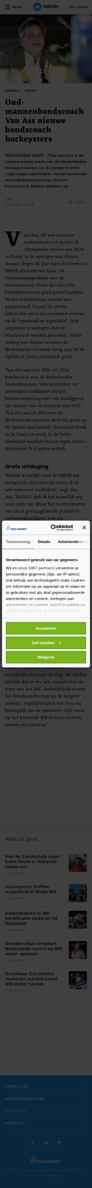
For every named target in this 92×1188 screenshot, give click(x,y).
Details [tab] (44, 541)
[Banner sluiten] (84, 528)
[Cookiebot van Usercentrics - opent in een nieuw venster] (54, 527)
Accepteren (46, 628)
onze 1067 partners (36, 568)
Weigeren (46, 657)
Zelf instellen (43, 643)
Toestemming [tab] (18, 541)
